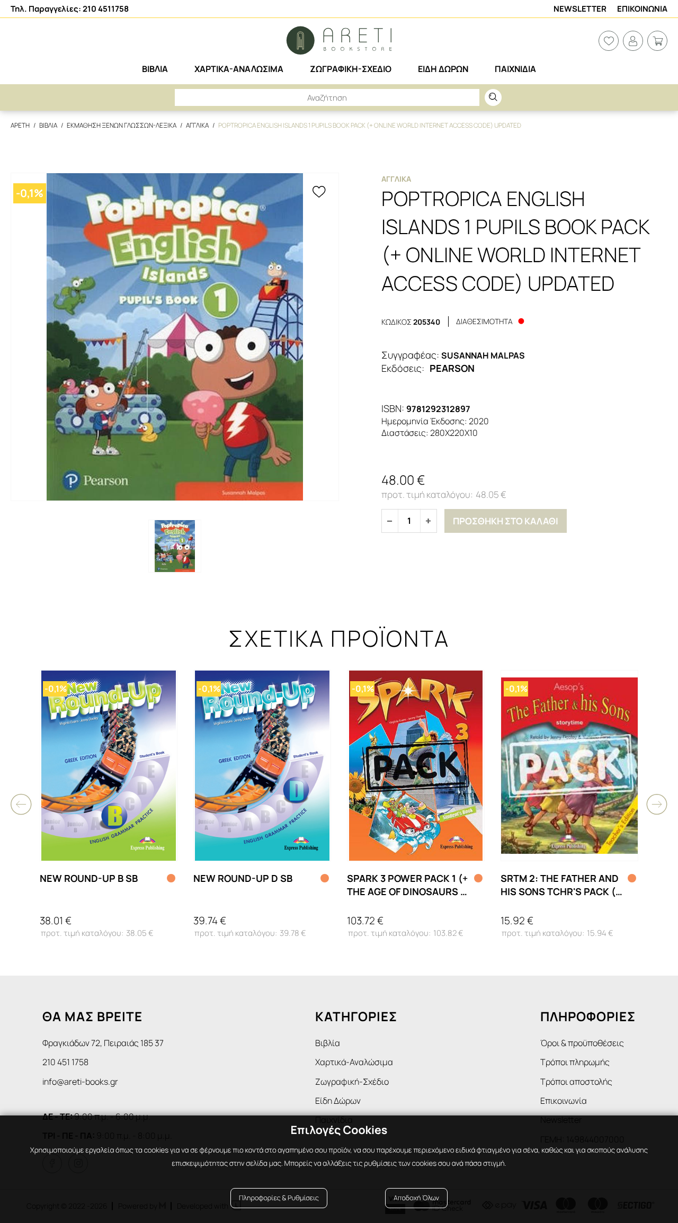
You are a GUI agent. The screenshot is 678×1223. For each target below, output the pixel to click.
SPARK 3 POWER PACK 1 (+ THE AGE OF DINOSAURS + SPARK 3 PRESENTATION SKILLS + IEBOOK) (407, 885)
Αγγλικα (197, 125)
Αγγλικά (396, 179)
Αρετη (20, 125)
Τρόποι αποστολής (576, 1081)
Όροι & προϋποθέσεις (582, 1043)
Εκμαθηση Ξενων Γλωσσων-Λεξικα (121, 125)
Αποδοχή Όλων (416, 1197)
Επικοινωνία (563, 1100)
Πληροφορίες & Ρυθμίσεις (279, 1197)
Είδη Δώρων (338, 1100)
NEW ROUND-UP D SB (242, 878)
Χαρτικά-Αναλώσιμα (354, 1062)
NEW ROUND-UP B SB (89, 878)
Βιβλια (48, 125)
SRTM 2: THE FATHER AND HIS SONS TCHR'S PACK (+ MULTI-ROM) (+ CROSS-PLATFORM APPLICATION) (561, 885)
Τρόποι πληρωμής (575, 1062)
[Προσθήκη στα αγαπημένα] (318, 192)
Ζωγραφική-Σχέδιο (352, 1081)
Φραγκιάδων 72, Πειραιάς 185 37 (103, 1043)
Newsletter (580, 8)
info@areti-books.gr (80, 1081)
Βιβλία (327, 1043)
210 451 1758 (65, 1062)
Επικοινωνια (642, 8)
